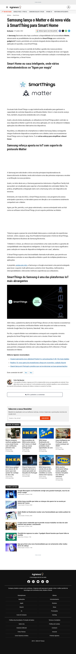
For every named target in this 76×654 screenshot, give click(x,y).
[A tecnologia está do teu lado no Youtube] (38, 581)
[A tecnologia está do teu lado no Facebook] (28, 581)
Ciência (54, 595)
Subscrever (45, 418)
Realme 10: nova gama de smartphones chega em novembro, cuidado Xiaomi (38, 363)
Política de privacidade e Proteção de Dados (21, 620)
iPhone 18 (49, 11)
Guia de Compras (22, 615)
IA (21, 611)
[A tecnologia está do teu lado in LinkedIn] (47, 581)
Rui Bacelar (10, 31)
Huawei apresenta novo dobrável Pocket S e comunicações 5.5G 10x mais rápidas (39, 359)
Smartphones (21, 595)
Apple (21, 603)
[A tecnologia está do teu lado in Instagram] (33, 581)
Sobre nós (21, 624)
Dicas (54, 607)
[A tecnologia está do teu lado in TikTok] (42, 581)
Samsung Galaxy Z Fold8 (36, 11)
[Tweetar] (63, 31)
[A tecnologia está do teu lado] (16, 7)
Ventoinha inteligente (61, 11)
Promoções (54, 611)
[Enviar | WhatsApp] (66, 31)
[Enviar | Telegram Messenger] (69, 31)
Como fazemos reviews (21, 635)
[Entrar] (68, 7)
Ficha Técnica (21, 631)
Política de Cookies (54, 624)
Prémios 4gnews (54, 635)
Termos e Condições (54, 620)
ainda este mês (21, 265)
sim (26, 372)
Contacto (54, 628)
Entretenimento (54, 599)
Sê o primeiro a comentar (36, 394)
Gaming (54, 615)
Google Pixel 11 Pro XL (20, 11)
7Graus (42, 641)
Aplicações (21, 599)
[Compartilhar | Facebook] (60, 31)
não (31, 372)
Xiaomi (22, 607)
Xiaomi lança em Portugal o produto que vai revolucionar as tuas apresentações (38, 366)
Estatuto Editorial (22, 628)
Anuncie (54, 631)
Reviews (54, 603)
